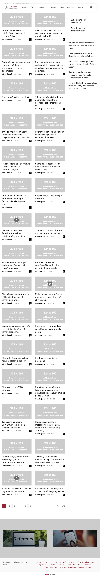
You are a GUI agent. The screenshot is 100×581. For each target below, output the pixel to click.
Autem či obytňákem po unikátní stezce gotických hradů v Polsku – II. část (82, 64)
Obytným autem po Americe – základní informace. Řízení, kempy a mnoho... (16, 297)
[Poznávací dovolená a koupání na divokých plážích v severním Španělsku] (50, 121)
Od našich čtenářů (8, 466)
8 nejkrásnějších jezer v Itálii (15, 97)
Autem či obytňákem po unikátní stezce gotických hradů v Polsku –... (14, 33)
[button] (91, 7)
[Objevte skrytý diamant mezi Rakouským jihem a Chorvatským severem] (17, 446)
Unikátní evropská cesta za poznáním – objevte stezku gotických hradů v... (48, 33)
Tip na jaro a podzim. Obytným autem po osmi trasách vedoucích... (14, 425)
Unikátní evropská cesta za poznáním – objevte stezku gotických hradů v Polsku (79, 75)
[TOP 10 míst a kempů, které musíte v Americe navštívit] (50, 220)
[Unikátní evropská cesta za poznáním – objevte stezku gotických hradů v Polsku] (50, 20)
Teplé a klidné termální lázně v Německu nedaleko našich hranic (82, 54)
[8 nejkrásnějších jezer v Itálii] (17, 86)
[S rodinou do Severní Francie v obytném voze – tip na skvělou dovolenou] (17, 478)
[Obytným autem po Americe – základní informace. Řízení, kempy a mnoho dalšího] (17, 284)
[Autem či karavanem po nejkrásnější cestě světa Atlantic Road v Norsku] (50, 252)
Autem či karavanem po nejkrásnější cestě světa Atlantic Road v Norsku (47, 265)
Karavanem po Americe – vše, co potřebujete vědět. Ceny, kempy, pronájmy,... (16, 329)
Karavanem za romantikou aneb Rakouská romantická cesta (48, 329)
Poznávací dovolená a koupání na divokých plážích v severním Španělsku (49, 134)
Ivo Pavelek (39, 271)
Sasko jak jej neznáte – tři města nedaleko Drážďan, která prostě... (47, 166)
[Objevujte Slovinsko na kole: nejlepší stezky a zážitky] (17, 347)
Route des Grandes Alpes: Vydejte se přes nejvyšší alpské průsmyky (14, 265)
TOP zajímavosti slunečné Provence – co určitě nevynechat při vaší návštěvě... (16, 134)
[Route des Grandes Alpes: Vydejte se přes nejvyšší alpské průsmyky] (17, 252)
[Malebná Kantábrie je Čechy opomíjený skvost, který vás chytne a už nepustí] (50, 284)
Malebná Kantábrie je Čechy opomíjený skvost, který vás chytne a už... (48, 297)
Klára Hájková (7, 39)
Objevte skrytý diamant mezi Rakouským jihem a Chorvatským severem (16, 459)
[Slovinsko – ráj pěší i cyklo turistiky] (17, 376)
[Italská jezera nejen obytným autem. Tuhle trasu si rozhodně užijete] (17, 153)
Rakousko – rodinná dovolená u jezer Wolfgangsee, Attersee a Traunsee (81, 45)
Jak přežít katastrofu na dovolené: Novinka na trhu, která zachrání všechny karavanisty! (82, 86)
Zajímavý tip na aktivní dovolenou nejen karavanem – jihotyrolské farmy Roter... (49, 459)
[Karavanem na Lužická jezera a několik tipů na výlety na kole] (50, 478)
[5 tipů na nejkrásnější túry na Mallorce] (50, 185)
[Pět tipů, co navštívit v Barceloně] (50, 347)
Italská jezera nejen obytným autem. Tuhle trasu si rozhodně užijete (16, 166)
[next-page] (31, 506)
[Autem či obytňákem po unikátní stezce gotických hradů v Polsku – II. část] (17, 20)
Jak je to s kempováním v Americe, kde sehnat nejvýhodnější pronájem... (14, 233)
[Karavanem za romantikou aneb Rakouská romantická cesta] (50, 315)
